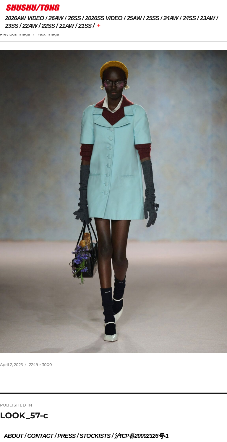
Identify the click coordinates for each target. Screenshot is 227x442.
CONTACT (40, 436)
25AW (134, 18)
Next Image (47, 34)
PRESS (66, 436)
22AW (29, 25)
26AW (55, 18)
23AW (207, 18)
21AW (66, 25)
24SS (189, 18)
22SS (48, 25)
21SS (84, 25)
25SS (152, 18)
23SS (11, 25)
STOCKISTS (95, 436)
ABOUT (13, 436)
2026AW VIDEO (24, 18)
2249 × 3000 (40, 364)
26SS (74, 18)
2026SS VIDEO (103, 18)
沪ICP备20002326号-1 (141, 436)
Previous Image (15, 34)
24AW (170, 18)
